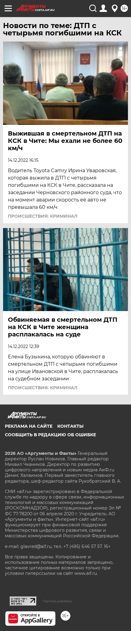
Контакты (70, 426)
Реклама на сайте (28, 426)
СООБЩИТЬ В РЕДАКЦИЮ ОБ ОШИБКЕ (50, 434)
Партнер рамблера (57, 601)
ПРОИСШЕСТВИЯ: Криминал (42, 216)
